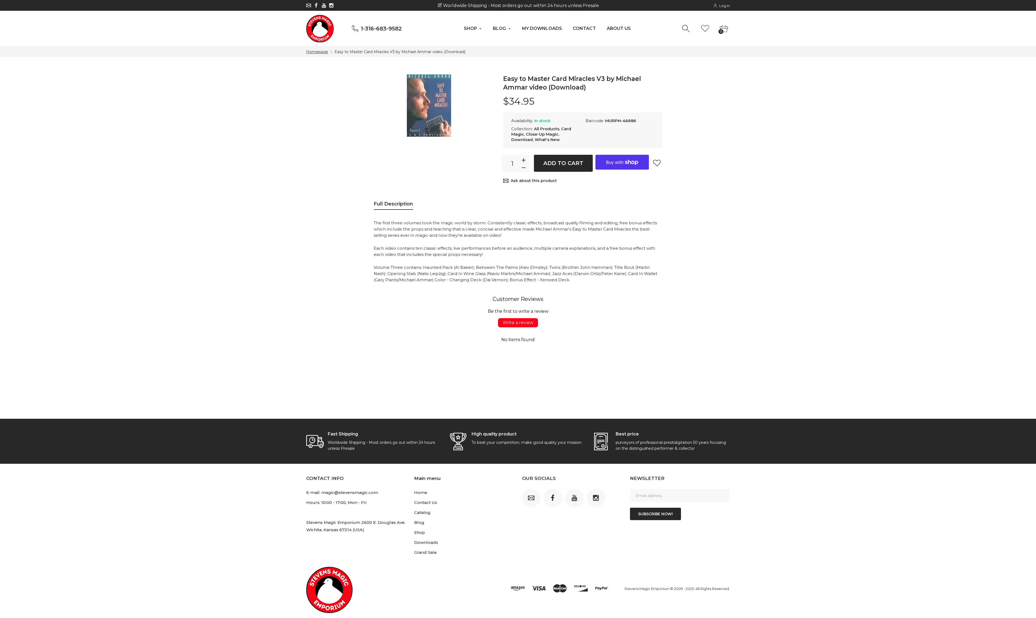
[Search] (686, 28)
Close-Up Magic (542, 134)
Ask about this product (534, 180)
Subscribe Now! (655, 513)
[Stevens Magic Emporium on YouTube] (324, 5)
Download (522, 139)
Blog (419, 522)
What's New (547, 139)
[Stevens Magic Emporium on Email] (308, 5)
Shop (419, 532)
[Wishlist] (705, 28)
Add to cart (563, 163)
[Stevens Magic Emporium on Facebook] (316, 5)
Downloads (426, 542)
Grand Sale (425, 552)
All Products (546, 128)
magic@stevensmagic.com (349, 492)
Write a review (518, 322)
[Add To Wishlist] (657, 163)
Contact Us (425, 502)
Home (420, 492)
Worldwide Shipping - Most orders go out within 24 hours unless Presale (520, 5)
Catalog (422, 512)
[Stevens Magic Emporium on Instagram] (331, 5)
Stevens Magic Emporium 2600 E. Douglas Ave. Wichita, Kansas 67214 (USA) (355, 526)
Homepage (317, 51)
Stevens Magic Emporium (646, 588)
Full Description (393, 204)
